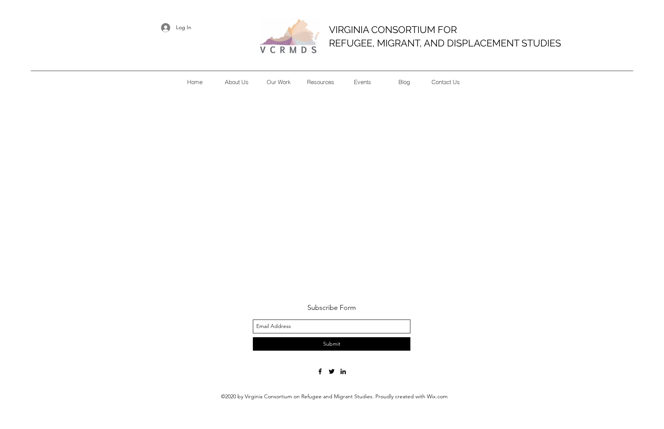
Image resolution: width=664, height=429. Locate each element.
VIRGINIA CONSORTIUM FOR (393, 29)
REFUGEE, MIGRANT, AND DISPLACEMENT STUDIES (445, 43)
